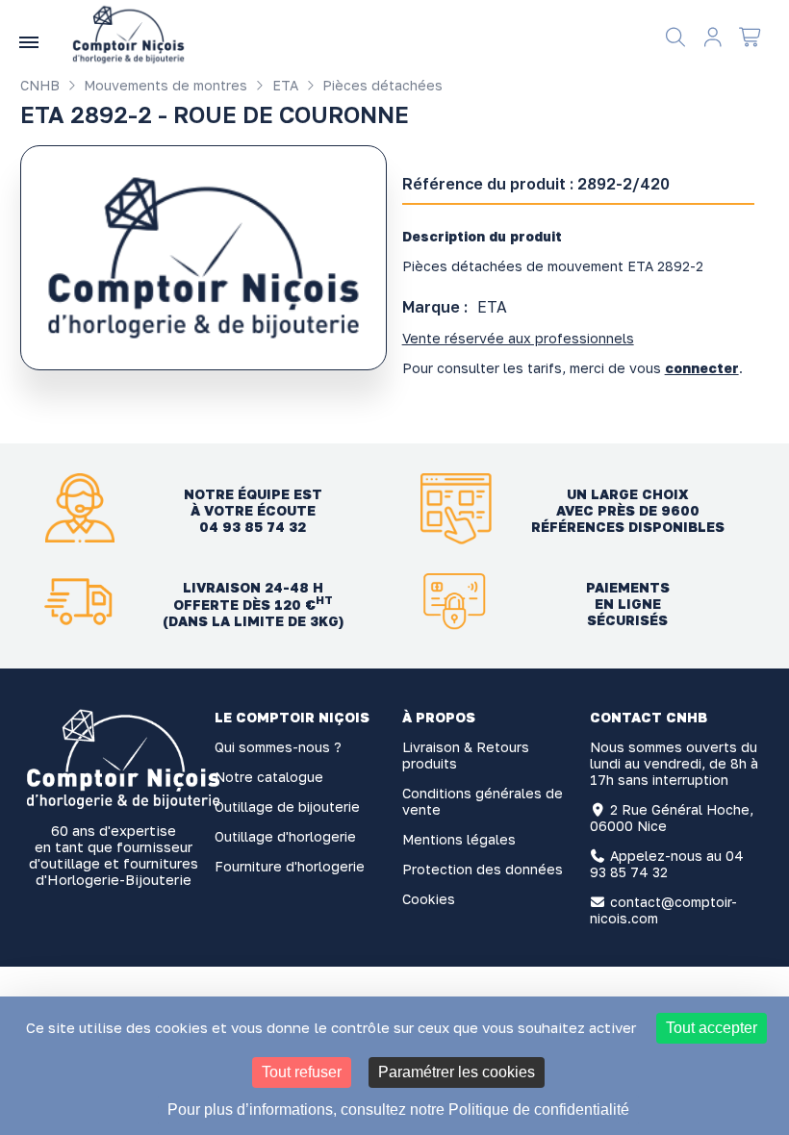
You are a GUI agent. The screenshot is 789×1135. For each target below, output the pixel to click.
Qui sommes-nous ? (278, 747)
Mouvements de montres (163, 85)
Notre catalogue (269, 777)
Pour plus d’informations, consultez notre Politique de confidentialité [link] (398, 1109)
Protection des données (482, 869)
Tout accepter (711, 1028)
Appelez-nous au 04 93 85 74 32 (667, 863)
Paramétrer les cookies (456, 1072)
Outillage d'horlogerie (285, 836)
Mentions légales (459, 839)
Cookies (428, 899)
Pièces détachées (380, 85)
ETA (283, 85)
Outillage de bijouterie (287, 806)
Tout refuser (302, 1072)
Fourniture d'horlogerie (290, 866)
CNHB (40, 85)
